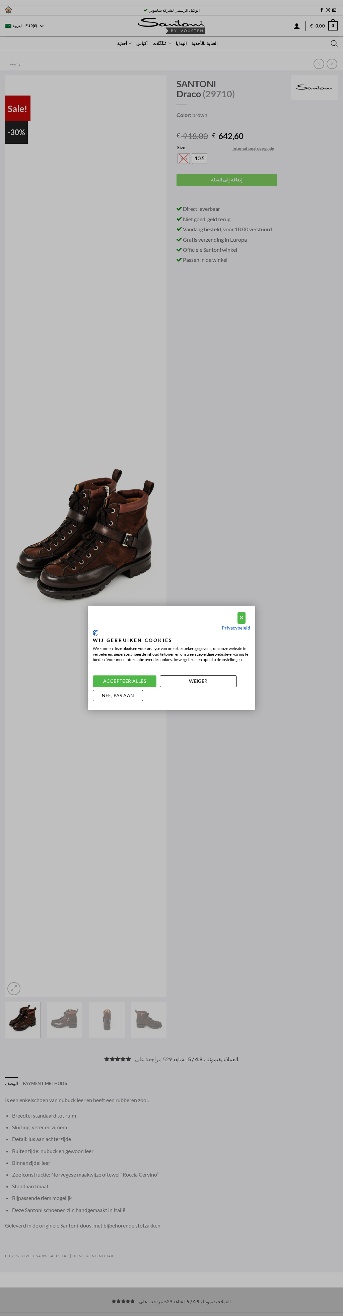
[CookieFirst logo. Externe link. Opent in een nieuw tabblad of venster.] (95, 633)
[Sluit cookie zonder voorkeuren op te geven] (241, 618)
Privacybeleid (236, 627)
